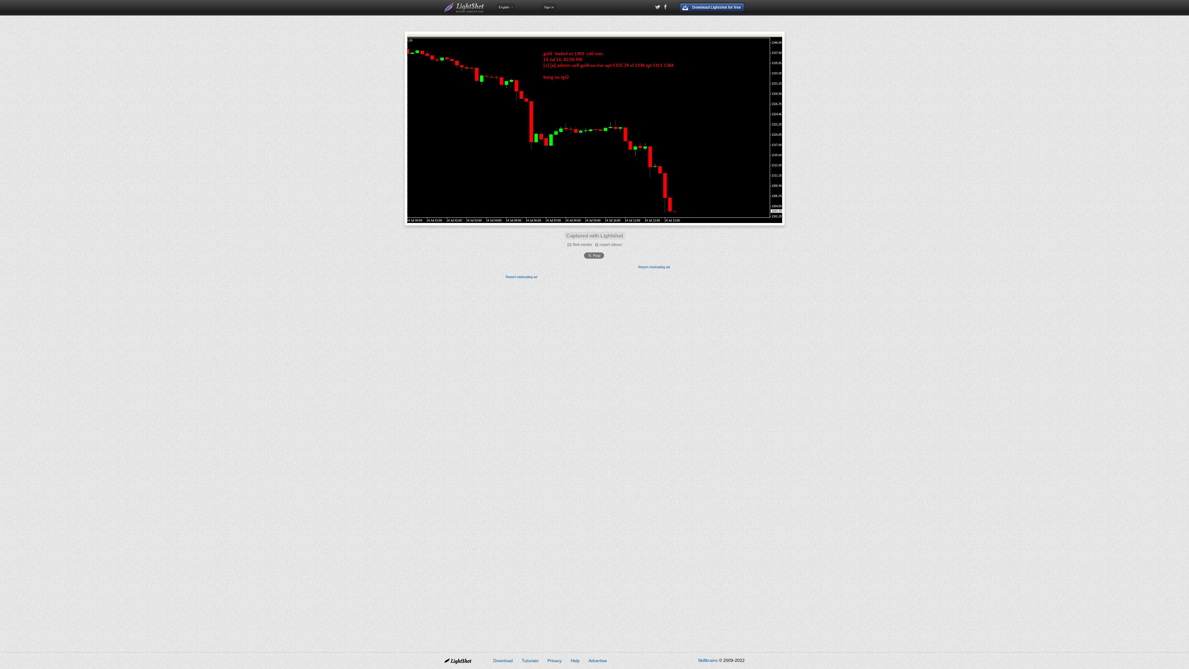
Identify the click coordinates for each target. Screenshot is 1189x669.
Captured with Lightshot (594, 235)
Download (503, 660)
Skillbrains (708, 660)
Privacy (554, 660)
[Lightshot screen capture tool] (464, 8)
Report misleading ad (654, 267)
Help (575, 660)
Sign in (549, 7)
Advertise (598, 660)
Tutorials (530, 660)
